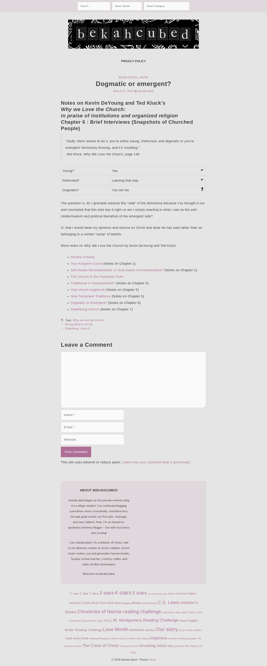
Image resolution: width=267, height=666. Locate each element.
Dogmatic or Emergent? (89, 303)
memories (136, 630)
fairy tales (181, 612)
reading (94, 638)
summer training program (182, 638)
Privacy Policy (133, 61)
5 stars (139, 592)
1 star (84, 593)
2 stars (94, 593)
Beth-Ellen (99, 602)
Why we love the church (88, 320)
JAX (106, 620)
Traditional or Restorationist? (93, 283)
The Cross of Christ (100, 645)
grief (100, 620)
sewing (145, 638)
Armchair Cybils (80, 602)
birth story (114, 602)
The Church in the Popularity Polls (97, 276)
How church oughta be (88, 290)
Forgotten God (77, 620)
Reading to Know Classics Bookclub (119, 638)
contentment (168, 612)
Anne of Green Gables (182, 593)
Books (136, 603)
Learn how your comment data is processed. (156, 462)
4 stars (123, 593)
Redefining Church (85, 309)
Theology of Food (128, 646)
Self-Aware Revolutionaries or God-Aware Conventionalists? (117, 270)
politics (198, 630)
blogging (126, 603)
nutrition (150, 630)
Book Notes (128, 77)
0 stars (74, 593)
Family (192, 612)
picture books (186, 630)
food (199, 612)
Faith (144, 77)
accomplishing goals (157, 594)
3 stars (106, 592)
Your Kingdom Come (86, 263)
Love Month (115, 629)
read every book (77, 638)
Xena (152, 659)
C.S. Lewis (168, 602)
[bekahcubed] (133, 34)
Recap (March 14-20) (78, 324)
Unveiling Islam (153, 646)
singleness (158, 638)
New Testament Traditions (91, 296)
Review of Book (83, 257)
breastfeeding (149, 603)
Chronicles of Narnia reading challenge (119, 611)
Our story (167, 629)
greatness (91, 621)
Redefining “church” (77, 328)
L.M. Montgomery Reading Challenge (144, 620)
